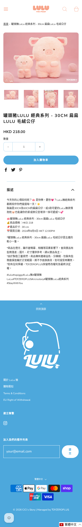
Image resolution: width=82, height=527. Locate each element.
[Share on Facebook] (6, 170)
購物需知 (8, 386)
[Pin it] (21, 170)
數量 (5, 139)
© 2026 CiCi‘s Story (24, 509)
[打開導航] (6, 9)
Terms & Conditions (14, 393)
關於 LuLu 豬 (10, 380)
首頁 (5, 24)
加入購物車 (41, 160)
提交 (70, 451)
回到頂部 (41, 309)
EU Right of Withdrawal (16, 400)
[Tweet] (14, 170)
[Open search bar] (64, 9)
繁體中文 (39, 479)
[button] (11, 94)
